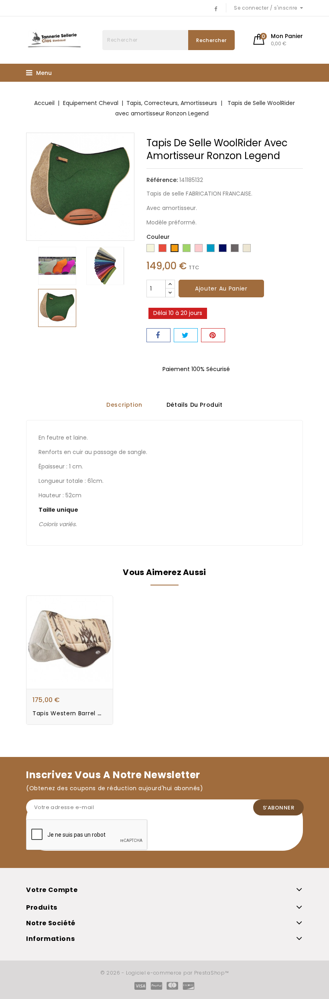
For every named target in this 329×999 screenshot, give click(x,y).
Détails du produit (195, 405)
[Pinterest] (213, 335)
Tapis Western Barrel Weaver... (78, 713)
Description (124, 405)
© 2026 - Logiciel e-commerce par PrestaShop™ (164, 972)
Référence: (162, 180)
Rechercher (211, 40)
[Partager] (158, 335)
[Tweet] (185, 335)
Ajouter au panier (221, 289)
